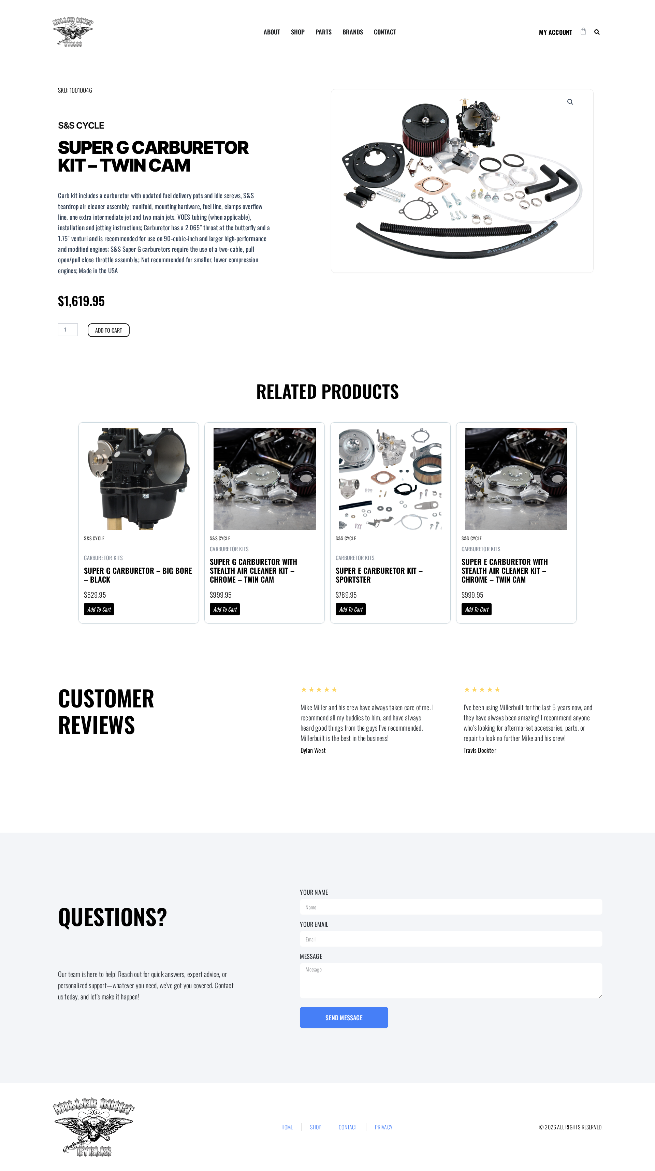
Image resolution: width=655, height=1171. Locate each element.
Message (311, 956)
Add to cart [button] (99, 609)
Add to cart (108, 330)
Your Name (314, 892)
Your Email (314, 924)
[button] (596, 32)
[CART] (583, 31)
